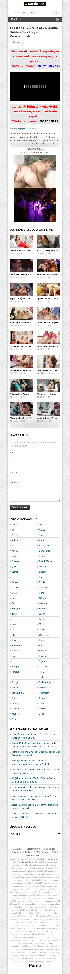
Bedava (15, 556)
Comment (14, 482)
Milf (13, 629)
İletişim (28, 852)
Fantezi (15, 582)
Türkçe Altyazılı (47, 682)
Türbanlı (16, 677)
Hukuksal (16, 852)
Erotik (14, 577)
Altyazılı (43, 529)
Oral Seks (44, 635)
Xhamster (44, 693)
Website (14, 472)
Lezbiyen (43, 619)
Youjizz (42, 708)
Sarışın (42, 650)
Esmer (42, 577)
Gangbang (44, 587)
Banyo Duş (44, 551)
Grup (14, 603)
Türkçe (15, 682)
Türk (41, 677)
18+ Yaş (16, 524)
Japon (42, 614)
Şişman (43, 661)
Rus (41, 645)
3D (40, 524)
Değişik (42, 566)
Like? (19, 42)
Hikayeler (43, 608)
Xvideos (43, 698)
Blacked (43, 556)
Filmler (42, 582)
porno (25, 913)
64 (13, 529)
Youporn (16, 714)
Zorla (14, 719)
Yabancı (16, 703)
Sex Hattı (43, 656)
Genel (42, 593)
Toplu (41, 671)
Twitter (15, 687)
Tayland (43, 666)
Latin (14, 619)
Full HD (15, 587)
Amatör (15, 535)
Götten (42, 598)
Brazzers (16, 561)
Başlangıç (18, 849)
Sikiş (14, 661)
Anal (41, 535)
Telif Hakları (42, 852)
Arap (14, 545)
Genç (14, 593)
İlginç (14, 614)
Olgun (14, 635)
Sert (14, 656)
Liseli (14, 624)
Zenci (42, 714)
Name (12, 452)
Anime (15, 540)
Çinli (14, 566)
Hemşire (16, 608)
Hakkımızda (49, 849)
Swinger (15, 666)
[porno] (35, 171)
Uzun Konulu (18, 693)
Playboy (16, 640)
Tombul (15, 671)
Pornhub (43, 640)
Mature (42, 624)
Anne (41, 540)
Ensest (42, 572)
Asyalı (15, 551)
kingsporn (22, 129)
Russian (16, 650)
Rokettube (17, 645)
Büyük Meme (45, 561)
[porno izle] (35, 205)
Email (12, 462)
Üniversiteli (44, 687)
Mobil (41, 629)
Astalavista (44, 545)
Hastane (43, 603)
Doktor (15, 572)
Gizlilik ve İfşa (33, 849)
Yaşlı (41, 703)
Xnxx (14, 698)
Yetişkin (15, 708)
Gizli (14, 598)
